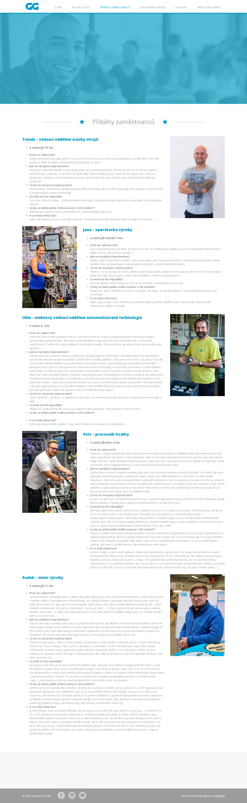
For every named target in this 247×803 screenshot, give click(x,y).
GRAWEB (219, 796)
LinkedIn (72, 795)
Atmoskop (82, 795)
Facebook (61, 795)
